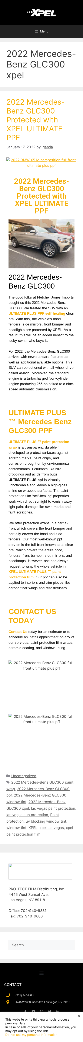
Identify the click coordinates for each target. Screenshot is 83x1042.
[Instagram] (41, 1011)
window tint (16, 828)
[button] (41, 972)
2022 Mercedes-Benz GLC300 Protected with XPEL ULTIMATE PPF (35, 119)
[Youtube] (33, 1011)
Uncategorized (23, 776)
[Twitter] (49, 1011)
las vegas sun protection (27, 815)
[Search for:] (41, 945)
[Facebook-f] (25, 1011)
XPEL (33, 828)
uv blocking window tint (46, 821)
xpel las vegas (52, 828)
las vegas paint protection (53, 808)
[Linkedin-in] (57, 1011)
